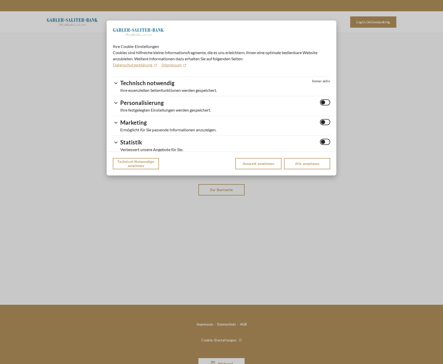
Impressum (171, 64)
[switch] (325, 102)
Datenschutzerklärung (133, 64)
